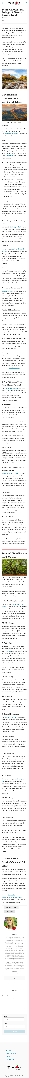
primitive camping (14, 368)
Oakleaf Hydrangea (10, 717)
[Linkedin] (14, 978)
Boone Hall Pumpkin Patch (10, 473)
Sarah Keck (5, 17)
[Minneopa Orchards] (14, 3)
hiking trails (10, 155)
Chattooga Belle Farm (16, 227)
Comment (5, 996)
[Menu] (2, 3)
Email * (6, 1023)
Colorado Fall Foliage (15, 897)
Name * (6, 1016)
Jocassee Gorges (7, 291)
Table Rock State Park (11, 133)
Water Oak (8, 651)
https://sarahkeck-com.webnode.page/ (14, 974)
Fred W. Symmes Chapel (11, 388)
